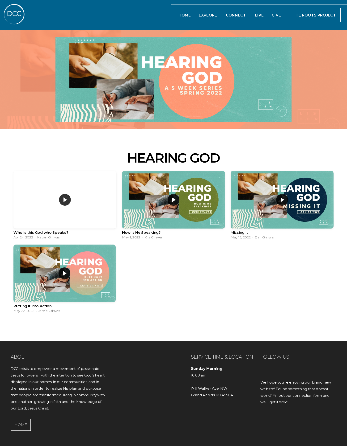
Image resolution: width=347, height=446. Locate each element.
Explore (208, 15)
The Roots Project (315, 15)
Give (276, 15)
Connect (236, 15)
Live (259, 15)
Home (184, 15)
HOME (21, 424)
